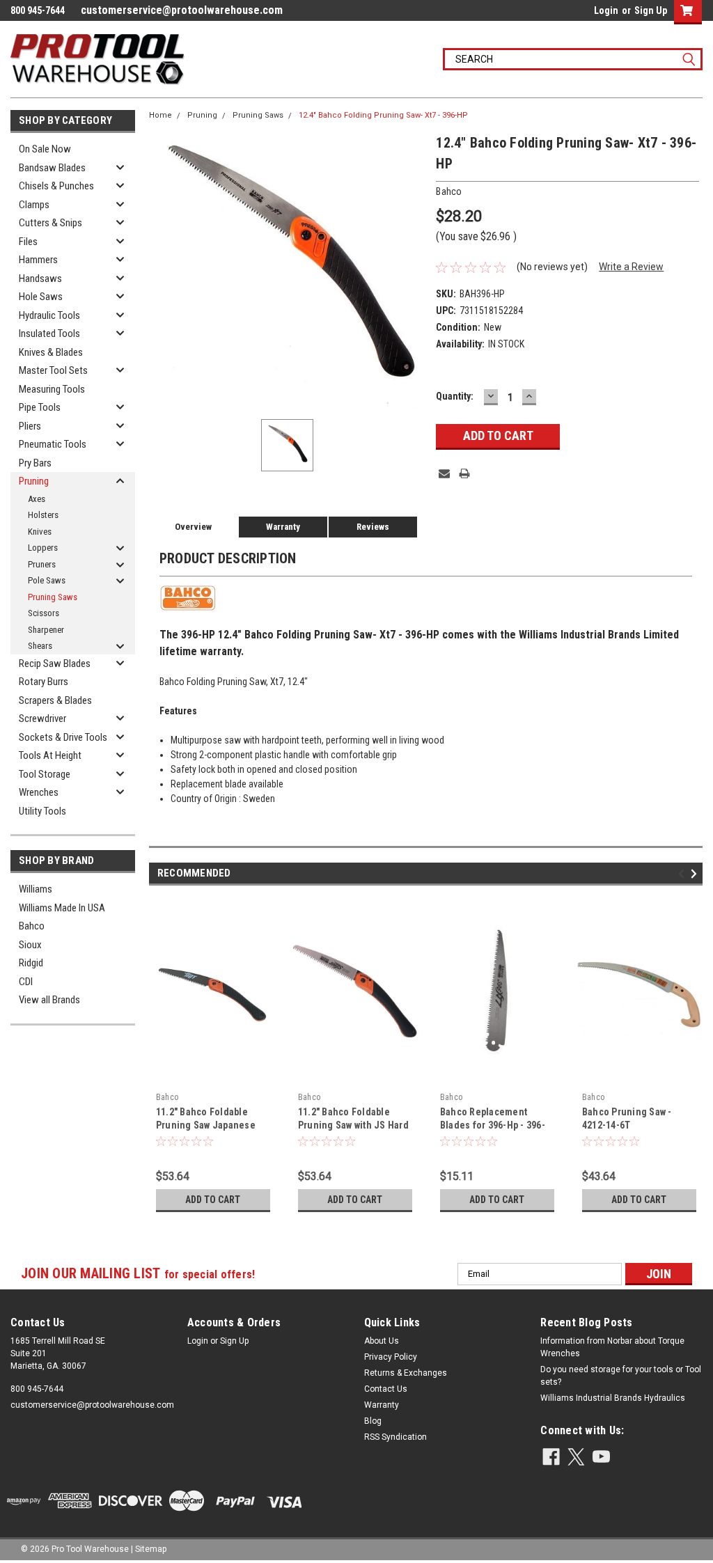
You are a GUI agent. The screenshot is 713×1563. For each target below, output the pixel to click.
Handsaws (40, 278)
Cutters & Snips (50, 223)
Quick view (213, 1075)
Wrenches (38, 792)
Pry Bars (35, 463)
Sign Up (650, 10)
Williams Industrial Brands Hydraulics (612, 1398)
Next (696, 873)
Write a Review (631, 266)
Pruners (42, 564)
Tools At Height (50, 755)
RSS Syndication (395, 1437)
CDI (26, 981)
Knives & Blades (51, 352)
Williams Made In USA (62, 908)
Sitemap (150, 1549)
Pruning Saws (52, 597)
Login (606, 10)
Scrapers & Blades (55, 700)
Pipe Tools (40, 407)
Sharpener (46, 630)
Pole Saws (46, 580)
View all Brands (49, 999)
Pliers (30, 426)
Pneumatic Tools (52, 444)
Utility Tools (42, 811)
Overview (193, 526)
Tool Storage (44, 774)
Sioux (30, 944)
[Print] (464, 473)
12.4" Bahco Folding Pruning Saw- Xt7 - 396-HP (383, 115)
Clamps (34, 204)
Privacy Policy (390, 1357)
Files (28, 241)
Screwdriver (42, 718)
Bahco (32, 926)
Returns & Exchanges (405, 1373)
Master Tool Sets (53, 370)
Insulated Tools (49, 333)
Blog (373, 1421)
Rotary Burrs (43, 681)
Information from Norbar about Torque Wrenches (612, 1347)
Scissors (43, 613)
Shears (40, 646)
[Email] (444, 473)
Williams (35, 889)
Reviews (372, 526)
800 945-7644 (36, 1389)
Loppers (43, 547)
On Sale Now (45, 149)
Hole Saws (41, 296)
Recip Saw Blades (55, 663)
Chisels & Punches (56, 186)
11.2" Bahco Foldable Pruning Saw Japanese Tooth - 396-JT (206, 1125)
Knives (40, 531)
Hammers (38, 259)
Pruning (34, 481)
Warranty (283, 526)
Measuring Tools (52, 389)
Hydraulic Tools (49, 315)
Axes (36, 499)
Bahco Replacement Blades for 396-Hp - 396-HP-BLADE (492, 1125)
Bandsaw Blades (52, 168)
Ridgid (31, 963)
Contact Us (385, 1389)
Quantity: (454, 396)
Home (160, 115)
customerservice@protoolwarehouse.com (182, 10)
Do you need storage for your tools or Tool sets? (620, 1376)
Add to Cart (212, 1199)
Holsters (43, 515)
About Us (381, 1341)
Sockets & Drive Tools (63, 737)
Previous (683, 873)
